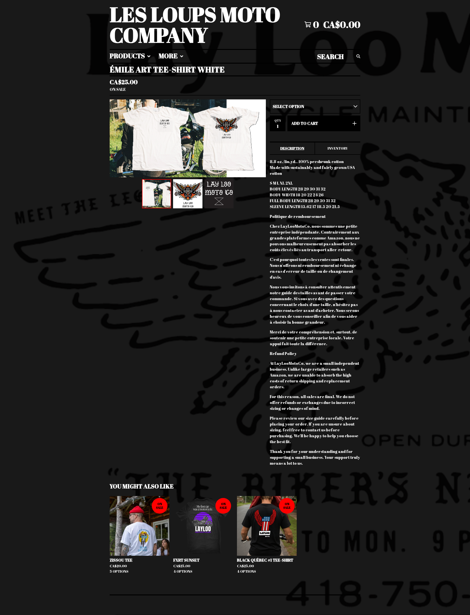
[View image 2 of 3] (187, 194)
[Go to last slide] (116, 138)
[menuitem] (130, 56)
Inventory (338, 148)
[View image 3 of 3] (219, 194)
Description (292, 148)
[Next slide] (259, 138)
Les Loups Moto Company (195, 24)
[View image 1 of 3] (156, 194)
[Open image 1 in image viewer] (188, 138)
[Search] (358, 56)
